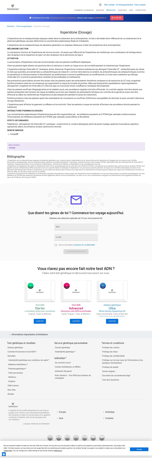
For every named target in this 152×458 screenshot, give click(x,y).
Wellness (12, 377)
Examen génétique (15, 347)
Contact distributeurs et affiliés (68, 367)
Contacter (140, 10)
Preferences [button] (58, 451)
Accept (139, 449)
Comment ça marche (84, 10)
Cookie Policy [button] (8, 451)
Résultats (111, 10)
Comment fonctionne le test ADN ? (22, 352)
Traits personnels (15, 373)
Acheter (100, 10)
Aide (131, 10)
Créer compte (140, 5)
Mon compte (109, 5)
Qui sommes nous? (63, 363)
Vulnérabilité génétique (65, 352)
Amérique (110, 412)
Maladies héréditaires (17, 364)
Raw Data (11, 390)
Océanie (109, 418)
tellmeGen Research (63, 371)
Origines (11, 381)
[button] (100, 5)
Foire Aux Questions (110, 380)
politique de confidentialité (84, 245)
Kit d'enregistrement (124, 5)
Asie (61, 418)
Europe (62, 412)
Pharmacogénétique (24, 26)
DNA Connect (13, 385)
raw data (122, 10)
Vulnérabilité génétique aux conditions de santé (28, 360)
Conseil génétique (62, 347)
